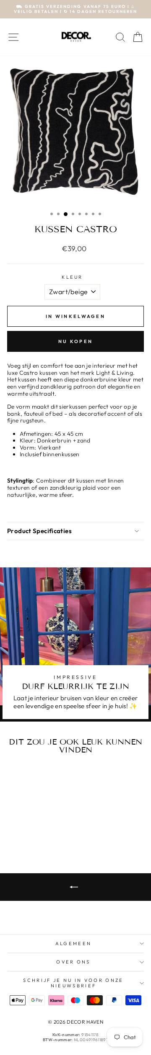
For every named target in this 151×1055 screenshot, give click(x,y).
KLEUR (72, 277)
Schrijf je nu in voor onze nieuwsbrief (73, 983)
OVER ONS (73, 962)
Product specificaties (39, 531)
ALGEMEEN (73, 943)
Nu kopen (75, 341)
